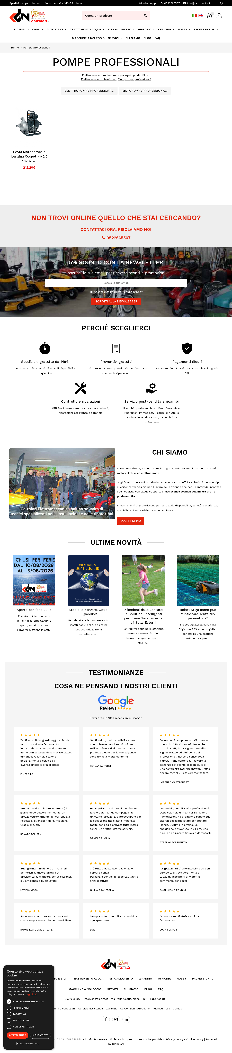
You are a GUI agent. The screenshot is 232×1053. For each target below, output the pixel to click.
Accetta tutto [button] (17, 1035)
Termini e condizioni (62, 1008)
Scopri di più (130, 520)
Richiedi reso (161, 1008)
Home (15, 47)
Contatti (178, 1008)
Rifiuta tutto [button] (40, 1035)
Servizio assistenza (90, 1008)
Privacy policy (174, 1039)
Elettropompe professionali (98, 79)
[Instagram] (221, 3)
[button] (29, 1043)
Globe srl (118, 1044)
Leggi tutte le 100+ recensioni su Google (116, 718)
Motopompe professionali (134, 79)
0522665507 (172, 3)
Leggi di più (31, 994)
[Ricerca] (145, 16)
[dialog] (28, 1007)
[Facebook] (217, 3)
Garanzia (111, 1008)
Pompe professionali (36, 47)
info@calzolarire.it (199, 3)
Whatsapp (149, 3)
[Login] (219, 15)
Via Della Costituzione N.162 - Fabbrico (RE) (139, 998)
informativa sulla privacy (126, 291)
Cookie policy (194, 1039)
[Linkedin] (126, 1019)
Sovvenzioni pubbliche (135, 1008)
